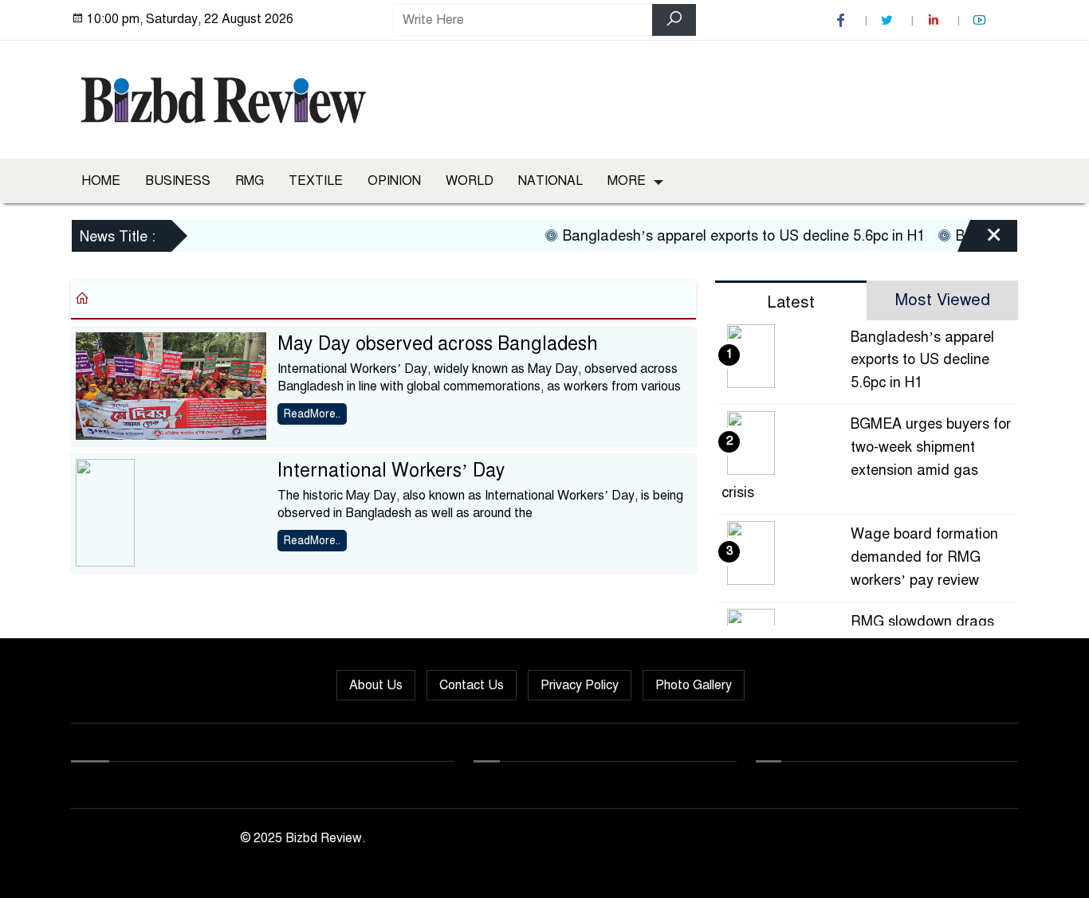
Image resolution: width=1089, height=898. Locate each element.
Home (100, 181)
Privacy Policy (580, 685)
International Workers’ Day (391, 470)
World (469, 181)
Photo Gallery (693, 685)
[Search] (674, 20)
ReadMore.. (312, 414)
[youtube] (981, 20)
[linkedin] (935, 20)
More (626, 181)
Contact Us (471, 685)
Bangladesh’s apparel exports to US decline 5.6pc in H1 (731, 236)
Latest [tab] (791, 302)
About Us (376, 685)
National (550, 181)
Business (177, 181)
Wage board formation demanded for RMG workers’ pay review (924, 557)
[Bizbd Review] (222, 96)
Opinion (394, 181)
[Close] (980, 238)
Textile (316, 181)
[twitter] (888, 20)
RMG (249, 181)
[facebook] (842, 20)
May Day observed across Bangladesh (437, 343)
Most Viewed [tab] (942, 300)
